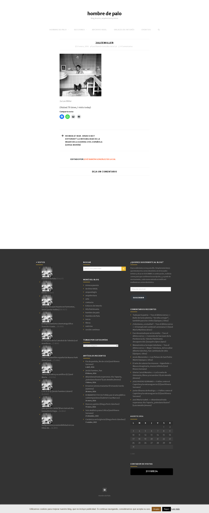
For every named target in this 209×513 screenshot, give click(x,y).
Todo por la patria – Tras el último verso (150, 315)
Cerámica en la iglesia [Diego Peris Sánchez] (105, 419)
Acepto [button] (156, 509)
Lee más (175, 509)
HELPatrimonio (92, 309)
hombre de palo (104, 13)
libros (88, 323)
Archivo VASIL (91, 288)
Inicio (87, 319)
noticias (89, 326)
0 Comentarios (126, 46)
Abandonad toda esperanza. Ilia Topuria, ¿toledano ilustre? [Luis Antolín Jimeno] (151, 402)
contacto (89, 302)
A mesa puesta (92, 285)
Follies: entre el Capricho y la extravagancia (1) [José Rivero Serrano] (152, 384)
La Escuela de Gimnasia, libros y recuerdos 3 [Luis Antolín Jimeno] (152, 375)
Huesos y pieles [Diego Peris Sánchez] (102, 404)
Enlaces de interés (124, 30)
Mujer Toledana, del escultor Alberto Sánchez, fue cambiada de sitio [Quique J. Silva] (152, 351)
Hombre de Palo (58, 30)
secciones (79, 30)
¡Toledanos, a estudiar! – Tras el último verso (153, 324)
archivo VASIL (99, 30)
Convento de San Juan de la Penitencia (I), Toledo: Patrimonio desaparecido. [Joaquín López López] (152, 339)
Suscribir (138, 298)
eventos (146, 30)
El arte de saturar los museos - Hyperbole (151, 363)
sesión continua (92, 329)
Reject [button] (166, 509)
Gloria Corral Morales (142, 372)
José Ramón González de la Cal (104, 46)
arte (87, 299)
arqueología (91, 292)
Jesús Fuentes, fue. (93, 370)
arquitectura (91, 295)
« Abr (132, 454)
